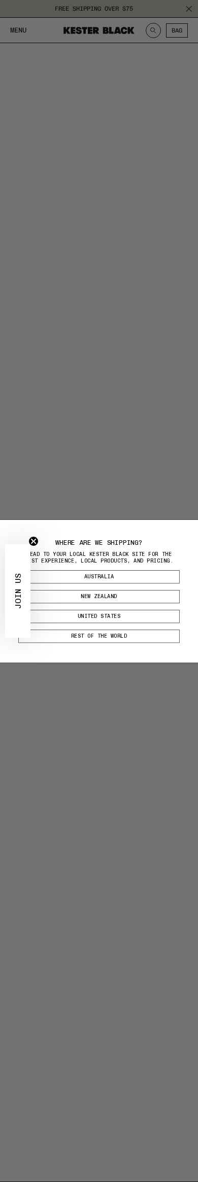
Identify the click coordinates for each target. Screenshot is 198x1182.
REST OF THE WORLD (99, 636)
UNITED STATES (99, 616)
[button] (17, 591)
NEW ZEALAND (99, 596)
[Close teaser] (33, 541)
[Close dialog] (191, 526)
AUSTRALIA (99, 576)
